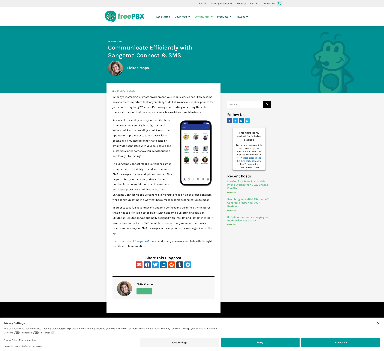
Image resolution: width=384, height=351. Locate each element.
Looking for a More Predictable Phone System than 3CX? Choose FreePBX (247, 185)
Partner (254, 3)
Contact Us (269, 3)
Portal (202, 3)
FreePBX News (115, 41)
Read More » (231, 193)
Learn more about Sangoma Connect (135, 241)
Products (222, 16)
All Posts (144, 291)
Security (241, 3)
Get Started (163, 16)
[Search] (267, 104)
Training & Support (221, 3)
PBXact (240, 16)
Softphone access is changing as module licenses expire (247, 218)
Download (181, 16)
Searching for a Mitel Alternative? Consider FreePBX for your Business (248, 203)
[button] (279, 3)
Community (202, 16)
